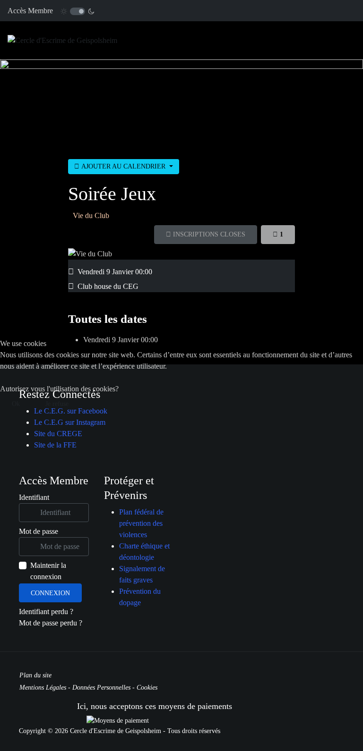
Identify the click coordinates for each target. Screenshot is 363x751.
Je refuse (57, 403)
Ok (16, 403)
